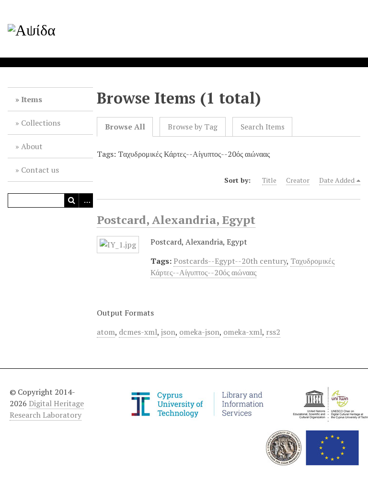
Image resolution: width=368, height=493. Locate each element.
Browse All (125, 127)
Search (71, 200)
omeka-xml (242, 332)
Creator (298, 180)
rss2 (273, 332)
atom (106, 332)
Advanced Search (86, 200)
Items (31, 99)
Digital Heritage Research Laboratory (47, 409)
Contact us (40, 169)
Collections (40, 122)
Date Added (337, 180)
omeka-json (199, 332)
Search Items (263, 127)
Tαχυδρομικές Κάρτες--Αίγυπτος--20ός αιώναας (242, 267)
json (168, 332)
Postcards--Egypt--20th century (230, 261)
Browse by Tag (193, 127)
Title (269, 180)
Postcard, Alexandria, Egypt (176, 219)
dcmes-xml (138, 332)
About (32, 146)
